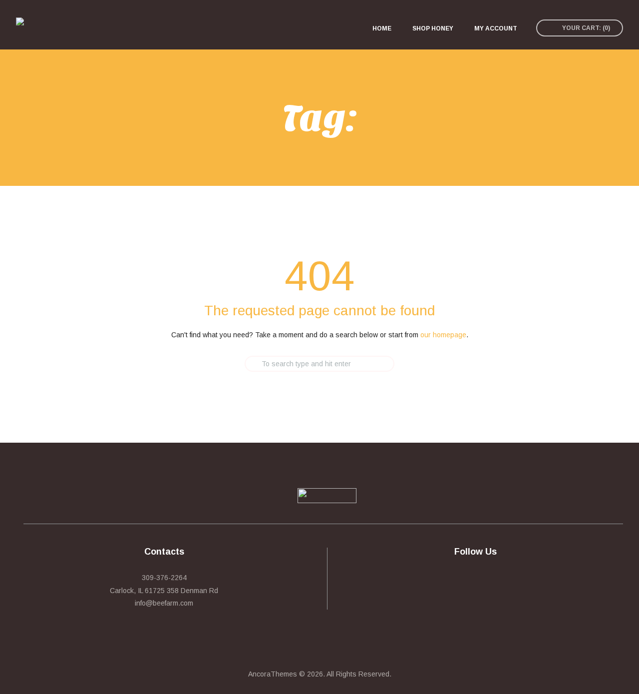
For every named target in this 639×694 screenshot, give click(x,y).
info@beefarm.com (164, 603)
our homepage (443, 335)
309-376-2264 (164, 578)
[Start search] (236, 364)
